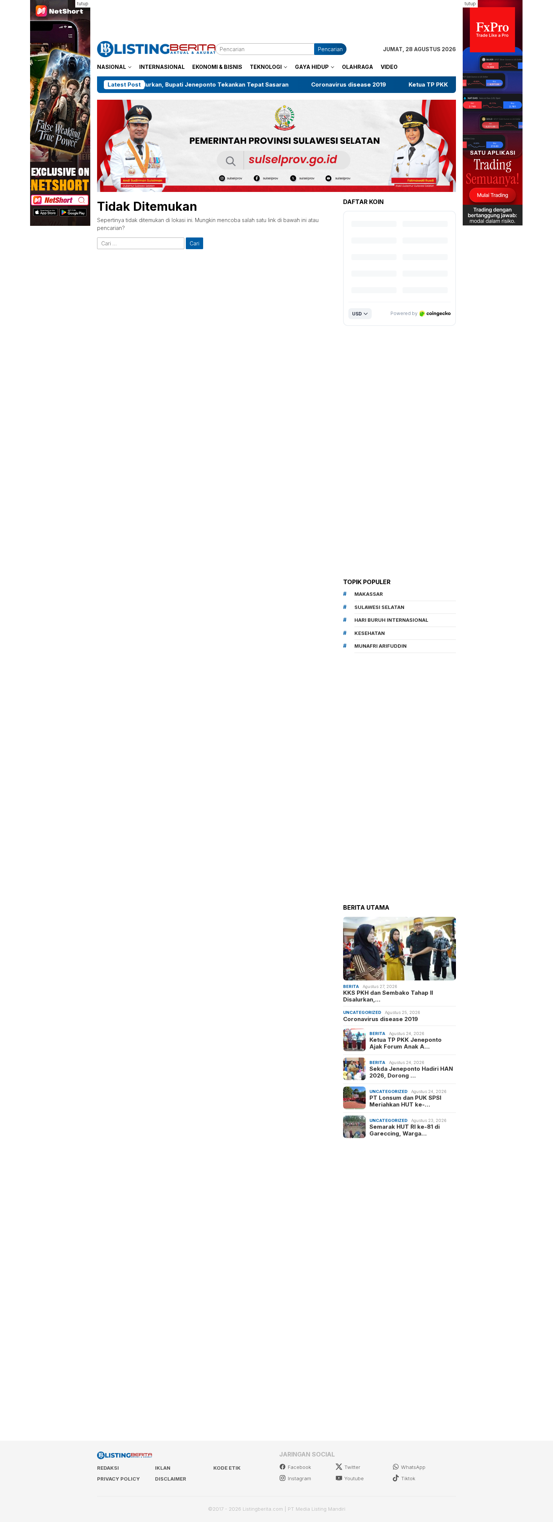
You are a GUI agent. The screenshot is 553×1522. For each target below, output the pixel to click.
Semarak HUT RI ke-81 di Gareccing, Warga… (404, 1130)
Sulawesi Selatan (379, 607)
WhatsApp (413, 1467)
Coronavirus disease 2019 (265, 84)
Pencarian (330, 49)
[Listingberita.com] (156, 48)
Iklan (162, 1468)
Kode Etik (227, 1468)
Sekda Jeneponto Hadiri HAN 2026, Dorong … (411, 1072)
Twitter (352, 1467)
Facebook (299, 1467)
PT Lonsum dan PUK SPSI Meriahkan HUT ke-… (405, 1101)
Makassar (368, 594)
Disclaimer (170, 1479)
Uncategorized (362, 1012)
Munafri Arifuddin (380, 646)
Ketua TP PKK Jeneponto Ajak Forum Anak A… (405, 1043)
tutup (82, 3)
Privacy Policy (118, 1479)
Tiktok (408, 1478)
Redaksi (108, 1468)
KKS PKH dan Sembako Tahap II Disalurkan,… (388, 996)
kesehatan (369, 633)
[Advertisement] (276, 17)
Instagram (299, 1478)
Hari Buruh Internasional (391, 620)
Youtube (354, 1478)
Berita (351, 986)
